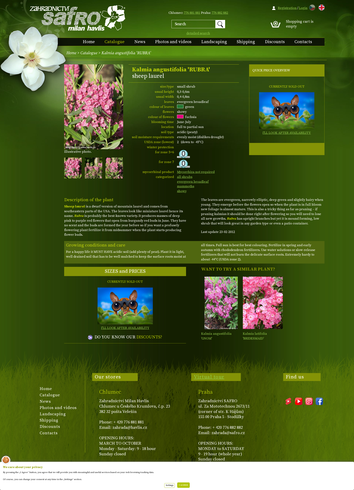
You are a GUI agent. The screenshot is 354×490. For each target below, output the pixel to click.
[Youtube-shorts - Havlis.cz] (288, 404)
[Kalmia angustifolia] (221, 303)
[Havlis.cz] (78, 18)
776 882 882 (220, 13)
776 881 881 (192, 13)
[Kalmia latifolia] (263, 303)
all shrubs (184, 177)
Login (303, 8)
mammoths (185, 186)
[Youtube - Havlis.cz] (299, 404)
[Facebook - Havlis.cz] (319, 404)
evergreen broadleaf (193, 182)
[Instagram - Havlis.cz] (309, 404)
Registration (287, 8)
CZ (311, 7)
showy (182, 191)
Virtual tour (209, 377)
